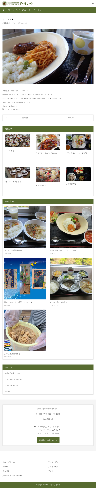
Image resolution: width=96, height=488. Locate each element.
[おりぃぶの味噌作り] (25, 330)
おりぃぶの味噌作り (12, 354)
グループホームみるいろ (13, 379)
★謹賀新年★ (71, 184)
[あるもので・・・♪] (48, 174)
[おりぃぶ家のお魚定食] (71, 279)
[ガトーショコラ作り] (17, 172)
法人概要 (6, 471)
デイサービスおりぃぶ (19, 23)
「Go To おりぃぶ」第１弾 (76, 153)
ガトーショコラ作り (13, 182)
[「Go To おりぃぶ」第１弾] (78, 142)
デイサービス (53, 462)
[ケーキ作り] (17, 140)
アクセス (6, 467)
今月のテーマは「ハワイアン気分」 (64, 250)
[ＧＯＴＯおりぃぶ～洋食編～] (48, 142)
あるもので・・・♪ (43, 185)
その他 (7, 391)
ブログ (50, 471)
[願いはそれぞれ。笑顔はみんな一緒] (25, 278)
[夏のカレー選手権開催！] (25, 227)
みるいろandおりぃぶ (12, 373)
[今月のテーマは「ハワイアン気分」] (71, 227)
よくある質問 (53, 467)
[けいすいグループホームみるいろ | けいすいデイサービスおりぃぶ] (17, 3)
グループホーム (8, 462)
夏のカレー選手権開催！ (14, 250)
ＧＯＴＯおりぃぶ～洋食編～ (47, 153)
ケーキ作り (9, 151)
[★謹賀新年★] (78, 174)
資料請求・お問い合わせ (48, 440)
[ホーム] (3, 10)
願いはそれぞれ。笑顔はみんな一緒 (18, 302)
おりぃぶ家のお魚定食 (58, 302)
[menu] (92, 3)
